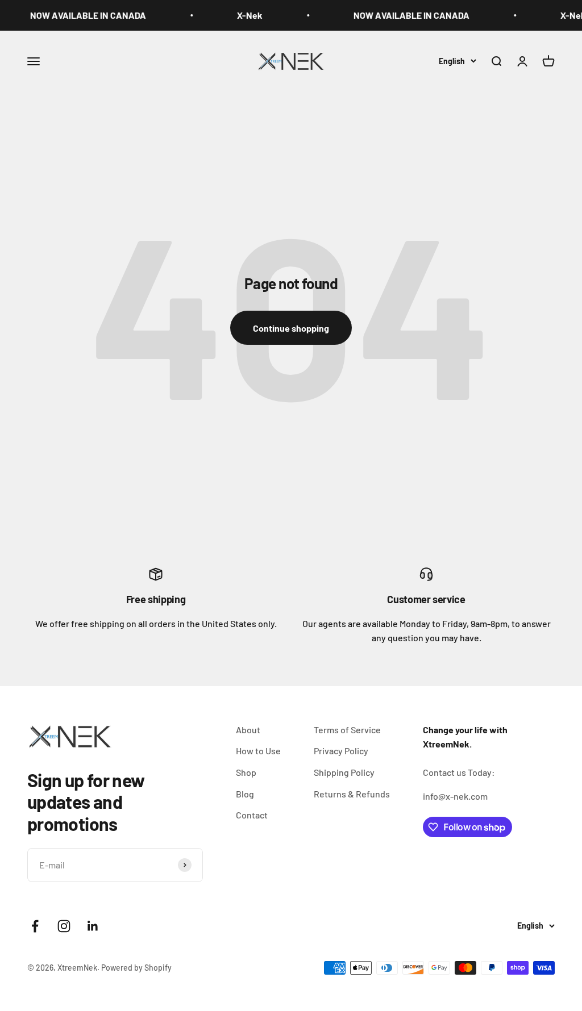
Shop (246, 772)
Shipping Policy (344, 772)
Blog (245, 793)
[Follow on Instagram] (64, 926)
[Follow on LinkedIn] (93, 926)
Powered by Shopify (136, 967)
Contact (252, 814)
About (248, 729)
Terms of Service (347, 729)
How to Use (258, 750)
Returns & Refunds (352, 793)
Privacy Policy (341, 750)
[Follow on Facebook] (35, 926)
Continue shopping (291, 328)
